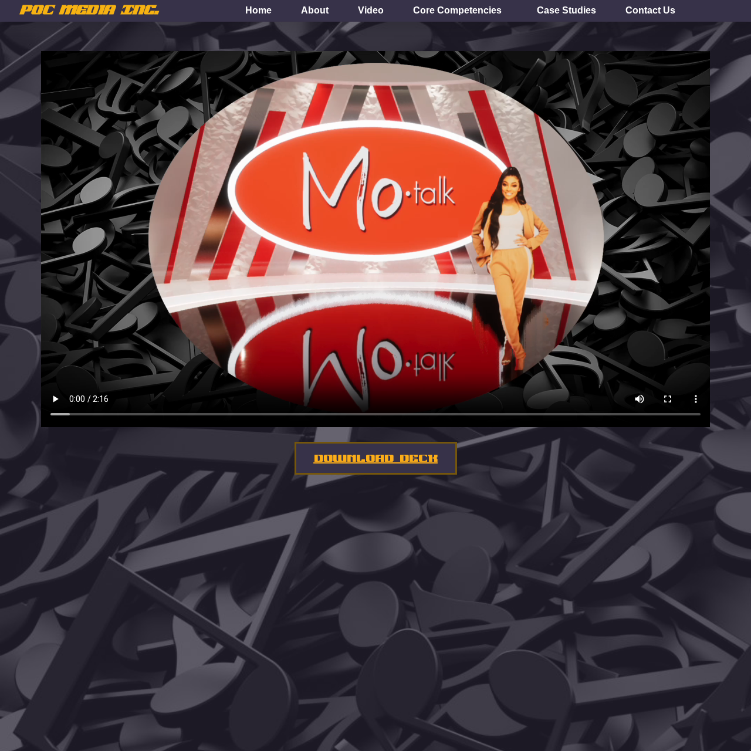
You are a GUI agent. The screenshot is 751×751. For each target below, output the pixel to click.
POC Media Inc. (88, 10)
